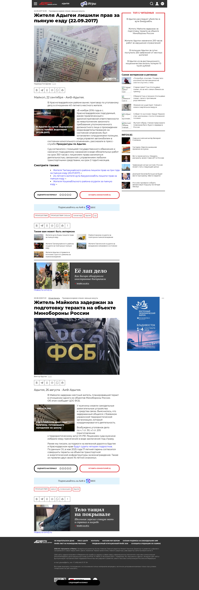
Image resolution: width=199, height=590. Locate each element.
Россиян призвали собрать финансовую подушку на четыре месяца (146, 185)
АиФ (54, 84)
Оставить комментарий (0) (99, 195)
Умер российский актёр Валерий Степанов (147, 139)
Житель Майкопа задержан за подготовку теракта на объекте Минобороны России (143, 31)
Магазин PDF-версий (111, 541)
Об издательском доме (64, 541)
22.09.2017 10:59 (40, 11)
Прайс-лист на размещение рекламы (70, 543)
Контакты (95, 541)
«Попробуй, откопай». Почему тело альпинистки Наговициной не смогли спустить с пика (148, 80)
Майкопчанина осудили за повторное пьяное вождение (100, 236)
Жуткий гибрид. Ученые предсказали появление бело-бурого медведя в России (149, 125)
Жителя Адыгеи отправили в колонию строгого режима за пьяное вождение (58, 254)
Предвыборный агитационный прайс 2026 (110, 543)
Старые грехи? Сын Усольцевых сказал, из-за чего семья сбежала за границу (148, 89)
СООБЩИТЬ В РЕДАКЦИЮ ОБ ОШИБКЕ (146, 543)
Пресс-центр (82, 541)
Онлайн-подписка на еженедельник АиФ (140, 541)
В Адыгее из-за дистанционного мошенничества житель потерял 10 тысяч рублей (143, 63)
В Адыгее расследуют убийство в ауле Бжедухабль (143, 20)
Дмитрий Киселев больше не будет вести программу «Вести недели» (147, 175)
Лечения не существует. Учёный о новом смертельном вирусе (147, 106)
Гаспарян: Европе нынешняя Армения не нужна (145, 148)
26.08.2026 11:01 (40, 298)
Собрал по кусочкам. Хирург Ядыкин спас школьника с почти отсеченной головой (149, 116)
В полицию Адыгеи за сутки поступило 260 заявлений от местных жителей (143, 52)
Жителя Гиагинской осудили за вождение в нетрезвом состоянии (102, 245)
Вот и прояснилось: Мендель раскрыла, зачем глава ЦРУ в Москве (148, 157)
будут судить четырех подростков (93, 446)
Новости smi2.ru (43, 290)
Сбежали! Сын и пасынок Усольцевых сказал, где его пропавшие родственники (149, 98)
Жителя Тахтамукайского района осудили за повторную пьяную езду (60, 246)
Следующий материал (78, 583)
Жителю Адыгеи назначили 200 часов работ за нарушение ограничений (143, 42)
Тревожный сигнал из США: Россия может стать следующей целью (148, 166)
